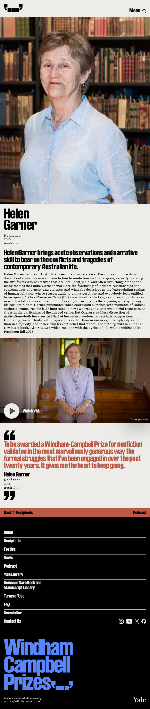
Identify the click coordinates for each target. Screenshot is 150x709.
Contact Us (12, 621)
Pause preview (139, 419)
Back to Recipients (18, 512)
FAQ (7, 604)
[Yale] (139, 699)
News (8, 557)
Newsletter (13, 612)
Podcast (139, 512)
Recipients (12, 540)
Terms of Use (14, 595)
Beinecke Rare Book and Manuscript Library (22, 585)
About (8, 532)
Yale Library (13, 574)
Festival (10, 549)
